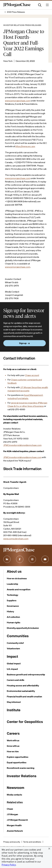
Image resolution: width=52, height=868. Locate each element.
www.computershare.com (15, 538)
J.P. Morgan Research (17, 819)
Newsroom (15, 788)
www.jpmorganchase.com (17, 100)
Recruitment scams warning (20, 768)
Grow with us (13, 746)
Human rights (13, 622)
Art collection (13, 617)
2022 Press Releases (16, 12)
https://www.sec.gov (25, 146)
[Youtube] (45, 559)
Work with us (13, 740)
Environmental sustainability (21, 691)
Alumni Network (15, 830)
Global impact (14, 663)
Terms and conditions (32, 842)
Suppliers (11, 600)
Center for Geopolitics (25, 722)
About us (14, 571)
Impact (12, 657)
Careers (13, 733)
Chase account (32, 375)
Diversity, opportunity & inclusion (23, 628)
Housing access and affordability (23, 685)
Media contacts (14, 794)
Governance (13, 606)
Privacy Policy (9, 864)
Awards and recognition (18, 589)
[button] (49, 848)
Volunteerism (13, 648)
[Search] (39, 5)
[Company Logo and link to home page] (17, 6)
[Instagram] (32, 559)
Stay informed (14, 702)
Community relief (15, 643)
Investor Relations (21, 776)
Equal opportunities (16, 762)
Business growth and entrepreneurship (26, 674)
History (10, 611)
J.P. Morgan (12, 814)
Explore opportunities (17, 757)
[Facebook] (19, 559)
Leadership (12, 584)
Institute (13, 710)
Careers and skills (15, 680)
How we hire (13, 751)
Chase (10, 808)
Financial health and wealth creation (24, 696)
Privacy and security (11, 842)
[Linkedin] (7, 559)
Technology (12, 595)
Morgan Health (14, 825)
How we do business (17, 578)
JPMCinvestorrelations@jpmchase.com (22, 445)
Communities (18, 636)
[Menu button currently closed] (47, 5)
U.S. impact (12, 669)
